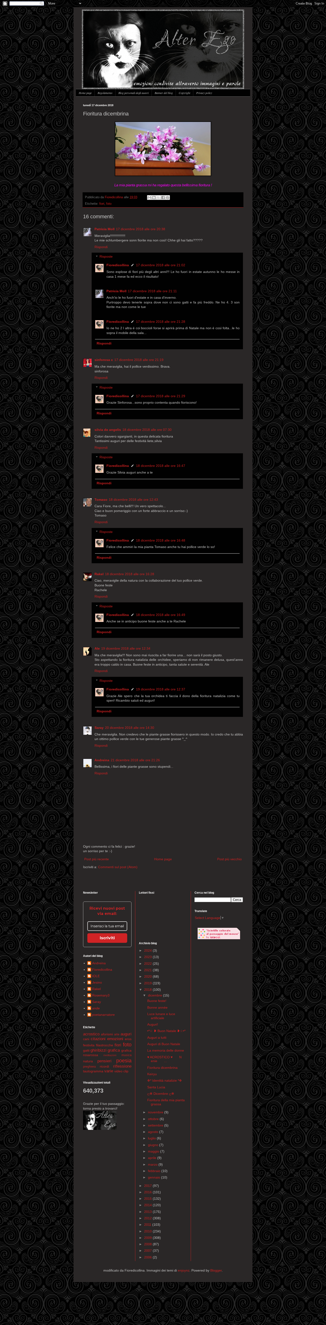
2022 (148, 963)
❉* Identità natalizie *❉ (164, 1080)
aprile (152, 1158)
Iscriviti (107, 938)
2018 (148, 989)
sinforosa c (104, 360)
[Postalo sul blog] (154, 197)
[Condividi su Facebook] (163, 197)
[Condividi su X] (158, 197)
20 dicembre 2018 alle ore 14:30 (129, 728)
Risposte (106, 257)
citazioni (98, 1039)
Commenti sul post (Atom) (117, 867)
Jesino (97, 982)
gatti (86, 1050)
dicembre (155, 995)
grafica (114, 1050)
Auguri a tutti (156, 1037)
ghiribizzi (98, 1050)
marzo (153, 1164)
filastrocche (104, 1045)
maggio (154, 1151)
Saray (99, 728)
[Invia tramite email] (149, 197)
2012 (148, 1218)
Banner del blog (164, 93)
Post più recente (96, 859)
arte (116, 1034)
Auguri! (152, 1024)
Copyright (184, 93)
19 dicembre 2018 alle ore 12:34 (125, 648)
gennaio (154, 1177)
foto (108, 203)
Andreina (102, 760)
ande (96, 1008)
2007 (148, 1250)
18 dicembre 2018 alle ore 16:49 (160, 615)
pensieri (104, 1061)
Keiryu (152, 1074)
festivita (89, 1045)
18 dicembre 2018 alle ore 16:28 (129, 574)
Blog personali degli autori (133, 93)
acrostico (91, 1034)
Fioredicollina (114, 197)
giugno (153, 1145)
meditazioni (109, 1055)
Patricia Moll (105, 229)
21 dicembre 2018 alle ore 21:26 (135, 760)
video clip (121, 1071)
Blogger (216, 1270)
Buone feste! (156, 1001)
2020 (148, 976)
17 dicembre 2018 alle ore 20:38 (140, 229)
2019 (148, 983)
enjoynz (183, 1270)
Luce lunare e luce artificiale (161, 1016)
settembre (156, 1125)
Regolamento (105, 93)
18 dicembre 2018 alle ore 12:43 (133, 499)
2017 (148, 1186)
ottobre (154, 1119)
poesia (123, 1061)
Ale (97, 648)
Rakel (99, 574)
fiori (101, 203)
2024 (148, 950)
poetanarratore (103, 1015)
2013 (148, 1212)
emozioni (115, 1039)
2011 (148, 1224)
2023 (148, 957)
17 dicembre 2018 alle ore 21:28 (160, 321)
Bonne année (157, 1007)
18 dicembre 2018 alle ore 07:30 (147, 430)
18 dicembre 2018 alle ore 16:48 (160, 540)
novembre (156, 1112)
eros (128, 1039)
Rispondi (101, 247)
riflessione (122, 1066)
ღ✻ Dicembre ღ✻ (160, 1093)
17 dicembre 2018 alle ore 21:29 (160, 396)
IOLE (96, 976)
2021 (148, 970)
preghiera (89, 1066)
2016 (148, 1192)
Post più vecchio (229, 859)
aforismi (107, 1034)
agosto (153, 1132)
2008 (148, 1244)
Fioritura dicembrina (162, 1067)
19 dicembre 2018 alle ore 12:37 (160, 689)
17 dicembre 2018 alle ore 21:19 (138, 360)
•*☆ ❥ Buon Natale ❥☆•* (166, 1031)
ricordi (104, 1066)
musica (126, 1055)
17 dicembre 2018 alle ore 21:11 (152, 291)
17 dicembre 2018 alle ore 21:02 (160, 265)
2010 (148, 1231)
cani (86, 1039)
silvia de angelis (108, 430)
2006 (148, 1257)
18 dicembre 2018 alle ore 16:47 (160, 466)
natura (88, 1061)
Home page (85, 93)
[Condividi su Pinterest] (167, 197)
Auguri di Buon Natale (163, 1044)
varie (108, 1071)
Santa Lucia (156, 1087)
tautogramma (93, 1071)
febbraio (154, 1171)
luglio (152, 1138)
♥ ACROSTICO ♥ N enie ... (165, 1059)
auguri (126, 1034)
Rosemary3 (101, 995)
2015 (148, 1198)
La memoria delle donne (165, 1050)
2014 (148, 1205)
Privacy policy (204, 93)
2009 (148, 1238)
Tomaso (101, 499)
